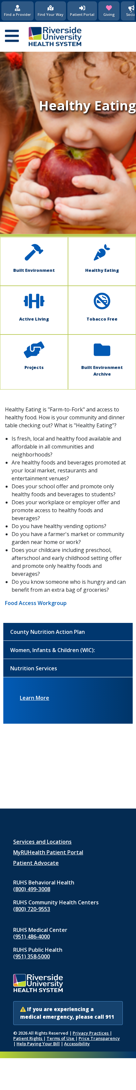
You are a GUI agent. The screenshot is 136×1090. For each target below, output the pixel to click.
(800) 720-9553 (31, 909)
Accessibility (77, 1044)
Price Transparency (99, 1038)
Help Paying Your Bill (38, 1044)
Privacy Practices (91, 1033)
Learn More (34, 697)
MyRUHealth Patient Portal (48, 852)
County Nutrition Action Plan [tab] (47, 632)
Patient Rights (28, 1038)
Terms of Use (61, 1038)
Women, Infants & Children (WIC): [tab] (52, 650)
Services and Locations (42, 841)
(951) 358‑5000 (31, 956)
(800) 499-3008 (31, 889)
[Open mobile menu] (12, 36)
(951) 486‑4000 (31, 936)
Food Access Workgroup (36, 603)
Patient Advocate (36, 863)
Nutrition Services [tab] (33, 668)
